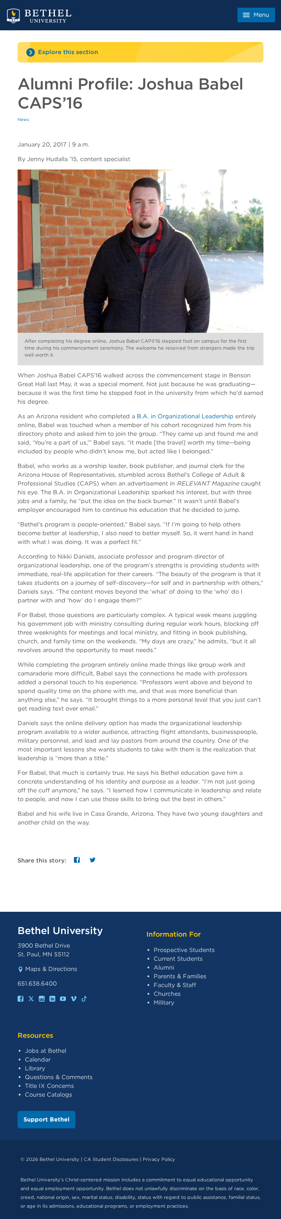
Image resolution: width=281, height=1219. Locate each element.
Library (35, 1068)
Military (164, 1002)
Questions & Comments (59, 1077)
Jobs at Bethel (45, 1050)
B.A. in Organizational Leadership (185, 416)
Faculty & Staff (175, 985)
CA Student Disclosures (111, 1159)
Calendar (37, 1059)
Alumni (164, 967)
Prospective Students (184, 949)
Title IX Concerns (49, 1085)
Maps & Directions (51, 968)
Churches (167, 993)
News (23, 119)
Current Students (178, 958)
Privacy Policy (159, 1159)
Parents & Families (180, 976)
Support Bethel (46, 1119)
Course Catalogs (48, 1094)
